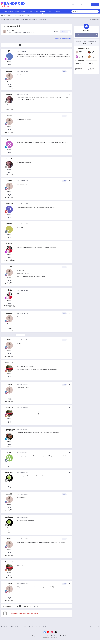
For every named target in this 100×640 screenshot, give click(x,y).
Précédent (8, 45)
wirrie (9, 452)
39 (10, 152)
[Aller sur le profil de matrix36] (89, 56)
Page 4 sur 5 (37, 45)
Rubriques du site (19, 11)
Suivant (26, 45)
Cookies (65, 635)
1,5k (10, 84)
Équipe (9, 15)
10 (9, 466)
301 (10, 64)
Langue (34, 635)
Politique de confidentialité (45, 635)
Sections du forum (32, 11)
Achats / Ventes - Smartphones (26, 32)
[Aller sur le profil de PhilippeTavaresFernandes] (9, 436)
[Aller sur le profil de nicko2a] (9, 249)
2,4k (10, 376)
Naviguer (42, 11)
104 (10, 217)
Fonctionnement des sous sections (85, 34)
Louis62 (11, 30)
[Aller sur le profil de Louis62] (4, 31)
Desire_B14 (9, 363)
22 (10, 237)
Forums (3, 15)
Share (56, 31)
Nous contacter (58, 635)
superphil (9, 139)
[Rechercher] (97, 11)
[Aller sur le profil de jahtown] (9, 229)
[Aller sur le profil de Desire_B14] (9, 368)
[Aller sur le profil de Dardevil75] (9, 209)
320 (10, 257)
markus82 (9, 472)
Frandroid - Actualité (8, 11)
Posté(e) (22, 51)
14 (9, 486)
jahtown (9, 224)
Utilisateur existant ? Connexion (80, 4)
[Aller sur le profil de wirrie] (9, 457)
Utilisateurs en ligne (19, 15)
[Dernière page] (30, 45)
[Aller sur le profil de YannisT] (9, 99)
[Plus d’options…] (69, 51)
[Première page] (3, 45)
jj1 (9, 51)
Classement (57, 11)
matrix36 (94, 56)
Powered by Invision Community (50, 637)
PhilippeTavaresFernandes (9, 430)
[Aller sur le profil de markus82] (9, 478)
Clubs (28, 15)
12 (9, 108)
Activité (49, 11)
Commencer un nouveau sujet (63, 38)
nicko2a (9, 244)
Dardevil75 (9, 204)
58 (10, 444)
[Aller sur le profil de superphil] (9, 144)
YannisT (9, 94)
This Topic (90, 11)
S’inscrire (95, 4)
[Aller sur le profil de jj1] (9, 56)
